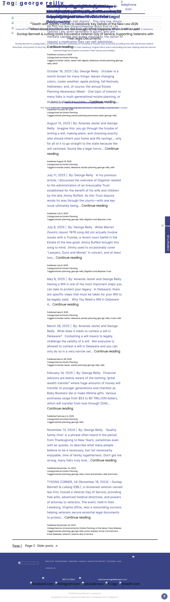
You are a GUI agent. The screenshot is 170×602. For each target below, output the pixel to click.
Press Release (114, 528)
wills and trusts (110, 474)
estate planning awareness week (87, 115)
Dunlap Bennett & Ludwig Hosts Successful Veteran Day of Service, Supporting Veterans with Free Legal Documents (83, 14)
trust (109, 219)
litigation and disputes (95, 219)
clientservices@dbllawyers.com (112, 579)
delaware (75, 167)
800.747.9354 (68, 579)
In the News (101, 528)
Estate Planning (70, 112)
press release (91, 531)
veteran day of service (82, 534)
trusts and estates (93, 474)
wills (112, 167)
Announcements (70, 528)
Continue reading (95, 206)
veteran (66, 534)
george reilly (111, 115)
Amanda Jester (62, 167)
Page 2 (30, 545)
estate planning (62, 115)
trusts (113, 318)
